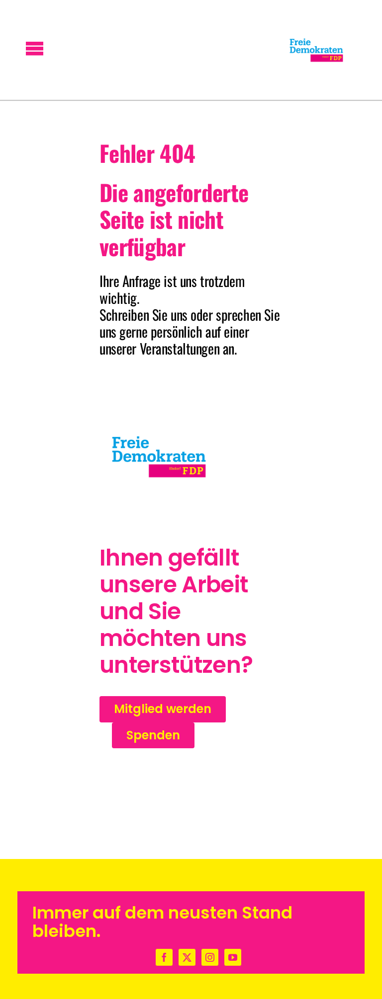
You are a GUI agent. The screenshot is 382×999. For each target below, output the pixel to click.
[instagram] (210, 957)
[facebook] (164, 957)
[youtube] (233, 957)
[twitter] (187, 957)
